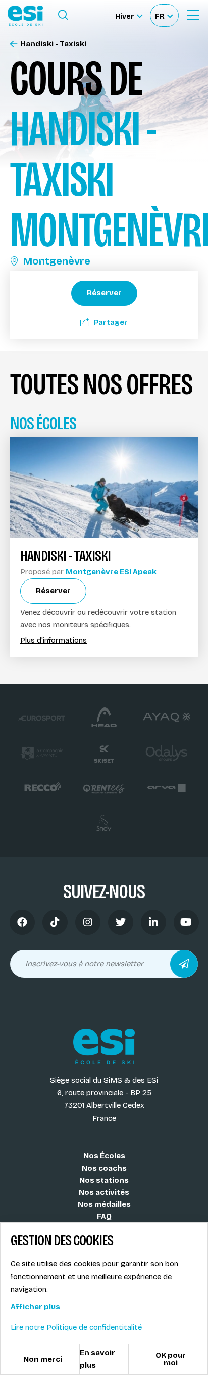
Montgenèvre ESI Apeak (111, 571)
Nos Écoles (104, 1155)
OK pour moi (170, 1359)
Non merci (42, 1359)
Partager (111, 322)
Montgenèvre (56, 261)
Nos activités (104, 1192)
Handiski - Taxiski (53, 44)
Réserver (104, 292)
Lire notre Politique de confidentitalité (76, 1327)
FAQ (104, 1216)
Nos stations (104, 1180)
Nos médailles (104, 1204)
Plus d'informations (53, 640)
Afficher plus (35, 1306)
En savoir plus (97, 1359)
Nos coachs (104, 1168)
